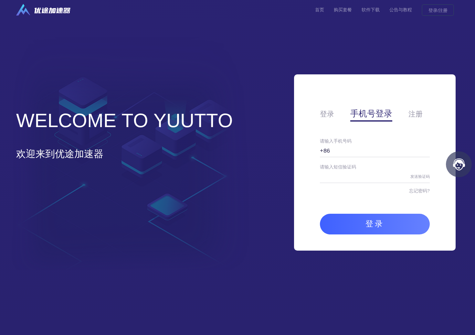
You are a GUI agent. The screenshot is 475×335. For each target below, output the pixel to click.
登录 (433, 10)
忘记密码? (419, 190)
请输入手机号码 (336, 141)
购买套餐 (343, 9)
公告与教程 (400, 9)
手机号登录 (371, 113)
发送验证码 (420, 176)
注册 (443, 10)
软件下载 (371, 9)
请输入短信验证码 (338, 166)
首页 (319, 9)
